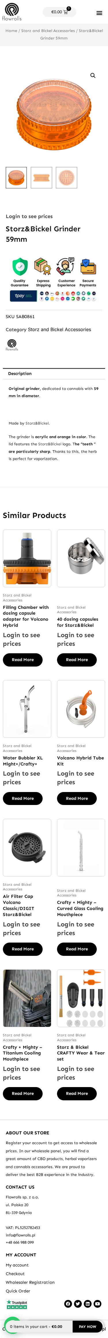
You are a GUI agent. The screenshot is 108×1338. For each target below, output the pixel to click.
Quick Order (18, 1291)
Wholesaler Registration (30, 1282)
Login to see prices (29, 216)
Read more (23, 659)
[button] (99, 12)
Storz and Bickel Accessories (48, 30)
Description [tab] (20, 373)
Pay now (87, 1326)
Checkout (15, 1273)
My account (17, 1265)
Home (11, 30)
